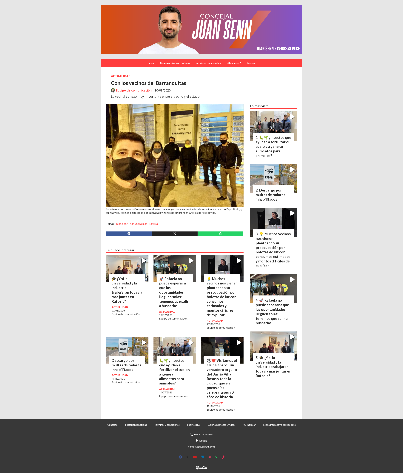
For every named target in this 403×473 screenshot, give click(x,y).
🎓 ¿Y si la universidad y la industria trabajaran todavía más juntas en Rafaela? (127, 289)
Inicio (151, 62)
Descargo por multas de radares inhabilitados (126, 365)
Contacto (112, 424)
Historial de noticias (136, 424)
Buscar (251, 62)
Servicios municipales (208, 62)
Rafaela (153, 223)
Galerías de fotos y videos (222, 424)
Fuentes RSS (193, 424)
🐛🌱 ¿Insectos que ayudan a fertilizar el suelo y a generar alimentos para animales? (174, 371)
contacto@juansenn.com (201, 446)
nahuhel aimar (138, 223)
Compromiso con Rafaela (175, 62)
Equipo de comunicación (134, 90)
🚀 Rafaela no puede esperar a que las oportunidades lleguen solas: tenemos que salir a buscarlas (174, 292)
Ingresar (251, 424)
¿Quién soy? (234, 62)
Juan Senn (122, 223)
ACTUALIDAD (121, 76)
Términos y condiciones (167, 424)
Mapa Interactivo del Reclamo (279, 424)
